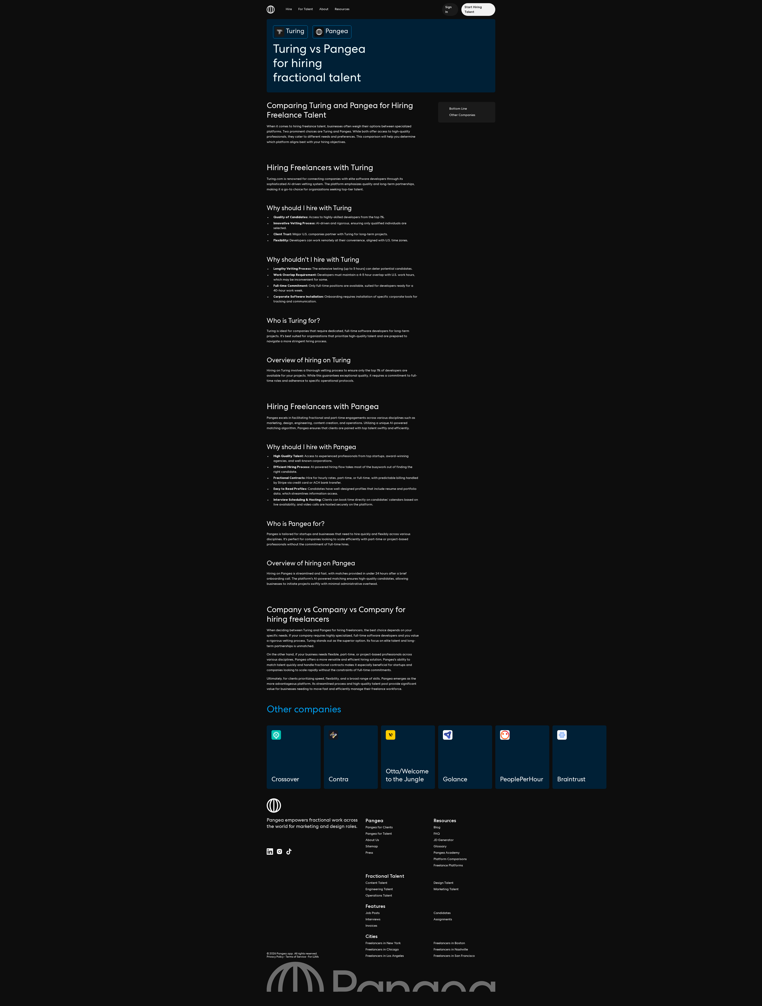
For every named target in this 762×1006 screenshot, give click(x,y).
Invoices (371, 926)
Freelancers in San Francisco (454, 956)
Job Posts (373, 913)
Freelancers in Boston (449, 943)
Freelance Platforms (448, 865)
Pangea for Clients (379, 827)
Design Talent (443, 883)
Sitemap (372, 846)
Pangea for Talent (379, 834)
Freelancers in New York (383, 943)
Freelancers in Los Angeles (385, 956)
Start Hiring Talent (473, 9)
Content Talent (376, 883)
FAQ (437, 834)
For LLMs (313, 957)
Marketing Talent (446, 889)
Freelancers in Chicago (382, 949)
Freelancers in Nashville (451, 949)
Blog (437, 827)
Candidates (442, 913)
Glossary (440, 846)
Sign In (448, 9)
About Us (372, 840)
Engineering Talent (379, 889)
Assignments (443, 919)
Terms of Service (296, 957)
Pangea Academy (447, 853)
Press (369, 853)
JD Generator (444, 840)
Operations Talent (379, 896)
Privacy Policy (275, 957)
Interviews (373, 919)
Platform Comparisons (450, 859)
